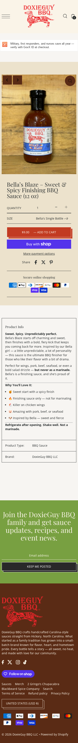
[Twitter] (9, 662)
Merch (19, 684)
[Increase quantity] (66, 207)
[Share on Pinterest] (51, 262)
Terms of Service (13, 693)
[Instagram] (18, 662)
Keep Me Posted (39, 566)
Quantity (14, 208)
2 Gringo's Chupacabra (43, 684)
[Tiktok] (25, 662)
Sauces (6, 684)
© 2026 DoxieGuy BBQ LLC (20, 734)
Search (48, 689)
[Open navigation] (7, 16)
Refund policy (37, 693)
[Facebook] (3, 662)
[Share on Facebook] (36, 262)
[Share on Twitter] (43, 262)
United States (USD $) (22, 703)
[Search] (65, 15)
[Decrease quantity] (56, 207)
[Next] (17, 80)
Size (10, 218)
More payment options (39, 254)
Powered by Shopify (54, 734)
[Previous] (7, 80)
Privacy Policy (60, 693)
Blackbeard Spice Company (21, 689)
